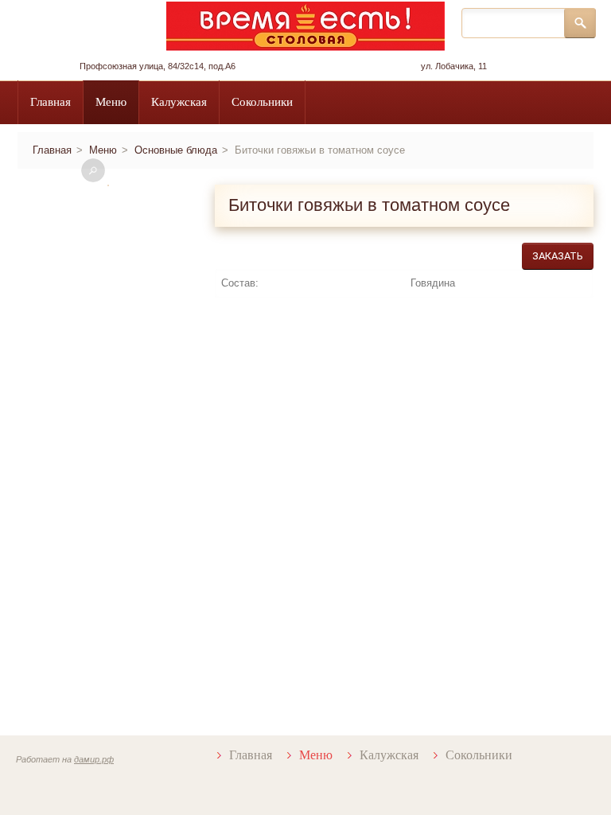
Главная (50, 102)
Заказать (557, 256)
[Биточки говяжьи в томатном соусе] (108, 185)
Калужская (179, 102)
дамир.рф (94, 759)
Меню (110, 102)
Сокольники (262, 102)
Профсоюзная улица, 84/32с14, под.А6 (157, 66)
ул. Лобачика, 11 (454, 66)
